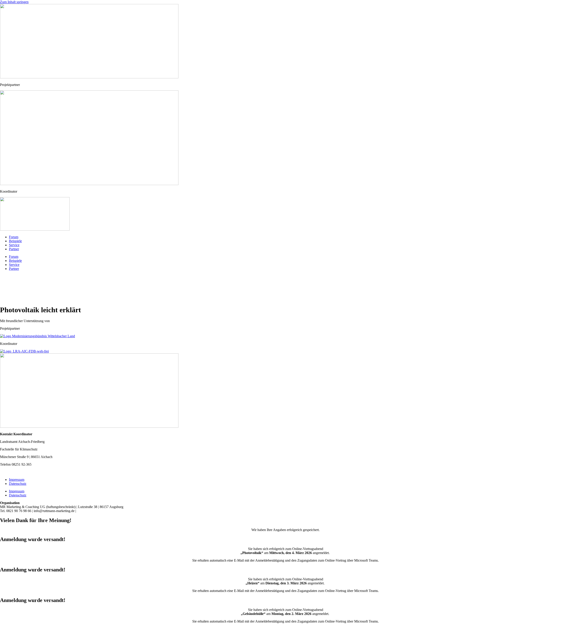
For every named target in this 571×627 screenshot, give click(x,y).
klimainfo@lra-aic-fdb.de (19, 472)
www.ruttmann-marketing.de (99, 511)
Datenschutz (17, 483)
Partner (14, 249)
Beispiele (15, 241)
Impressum (16, 479)
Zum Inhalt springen (14, 2)
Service (14, 245)
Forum (13, 237)
